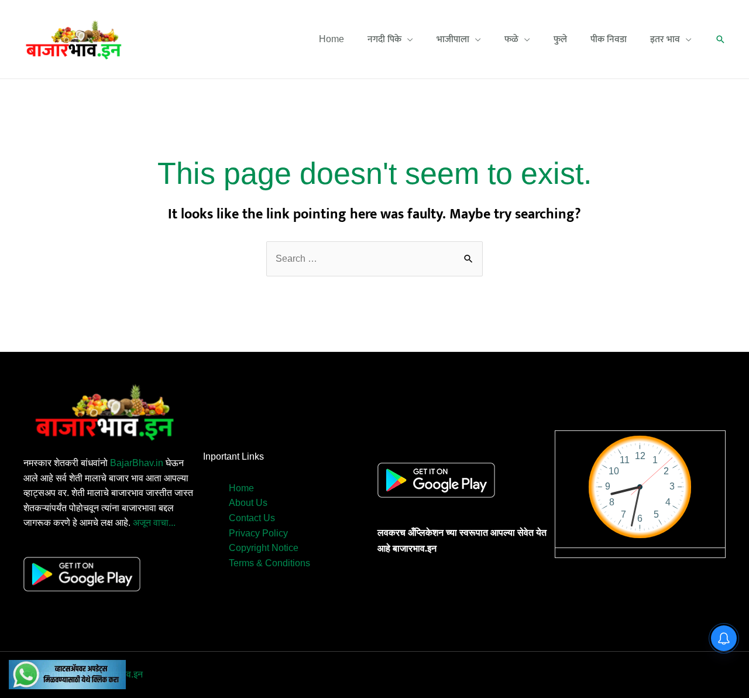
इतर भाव (665, 39)
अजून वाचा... (154, 523)
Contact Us (252, 518)
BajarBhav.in (136, 463)
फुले (560, 39)
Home (331, 39)
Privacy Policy (258, 533)
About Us (248, 503)
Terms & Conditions (269, 563)
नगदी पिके (384, 39)
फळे (511, 39)
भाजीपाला (453, 39)
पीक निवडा (608, 39)
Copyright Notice (263, 548)
